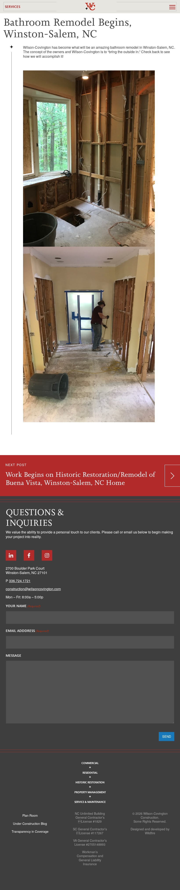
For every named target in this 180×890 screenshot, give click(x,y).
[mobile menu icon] (172, 7)
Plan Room (30, 815)
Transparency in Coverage (30, 831)
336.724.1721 (20, 580)
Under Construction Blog (30, 823)
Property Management (90, 792)
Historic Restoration (90, 782)
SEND (166, 736)
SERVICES (12, 6)
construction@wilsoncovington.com (33, 588)
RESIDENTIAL (90, 772)
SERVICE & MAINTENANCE (90, 802)
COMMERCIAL (90, 763)
